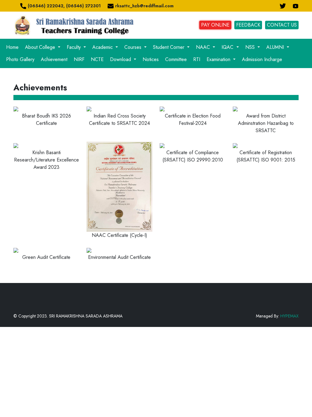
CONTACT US (282, 24)
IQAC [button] (228, 47)
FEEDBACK (248, 24)
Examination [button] (219, 59)
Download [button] (121, 59)
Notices (151, 59)
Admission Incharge (262, 59)
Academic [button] (103, 47)
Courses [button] (133, 47)
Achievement (54, 59)
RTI (196, 59)
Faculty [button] (74, 47)
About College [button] (41, 47)
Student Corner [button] (169, 47)
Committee (176, 59)
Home (12, 47)
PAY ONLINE (215, 24)
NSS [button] (250, 47)
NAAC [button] (203, 47)
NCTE (97, 59)
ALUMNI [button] (275, 47)
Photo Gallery (20, 59)
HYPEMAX (289, 316)
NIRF (79, 59)
